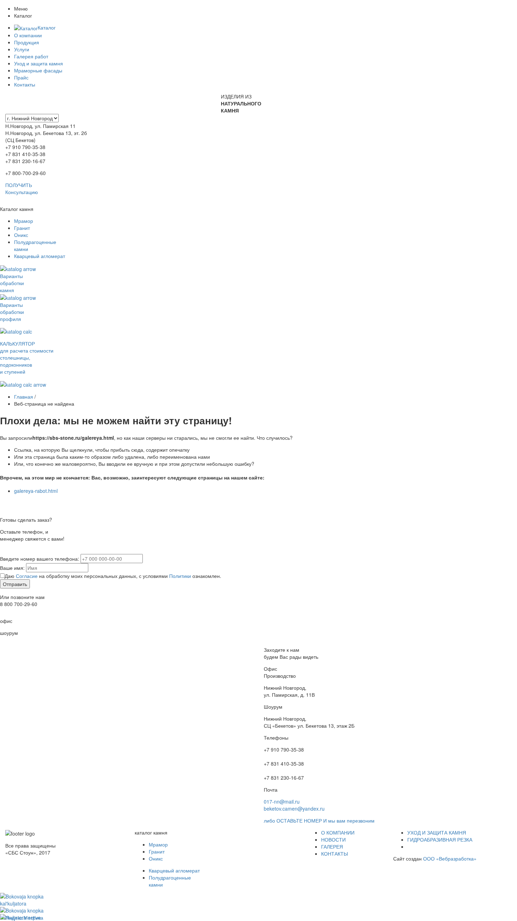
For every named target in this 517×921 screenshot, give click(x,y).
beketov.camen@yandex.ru (294, 808)
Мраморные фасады (38, 70)
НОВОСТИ (333, 839)
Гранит (22, 227)
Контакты (24, 84)
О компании (28, 35)
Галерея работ (31, 56)
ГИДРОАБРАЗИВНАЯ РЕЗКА (439, 839)
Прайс (21, 77)
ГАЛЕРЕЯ (332, 846)
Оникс (21, 234)
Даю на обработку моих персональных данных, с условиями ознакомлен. (113, 575)
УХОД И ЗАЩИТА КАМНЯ (436, 832)
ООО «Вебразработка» (450, 858)
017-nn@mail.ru (282, 801)
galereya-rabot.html (36, 490)
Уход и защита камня (38, 63)
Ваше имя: (12, 567)
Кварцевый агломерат (39, 255)
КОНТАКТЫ (334, 853)
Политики (180, 575)
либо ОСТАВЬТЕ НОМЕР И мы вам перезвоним (319, 820)
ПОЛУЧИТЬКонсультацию (21, 188)
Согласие (27, 575)
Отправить (15, 583)
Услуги (21, 49)
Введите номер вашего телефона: (39, 558)
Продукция (26, 42)
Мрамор (23, 220)
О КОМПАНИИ (338, 832)
